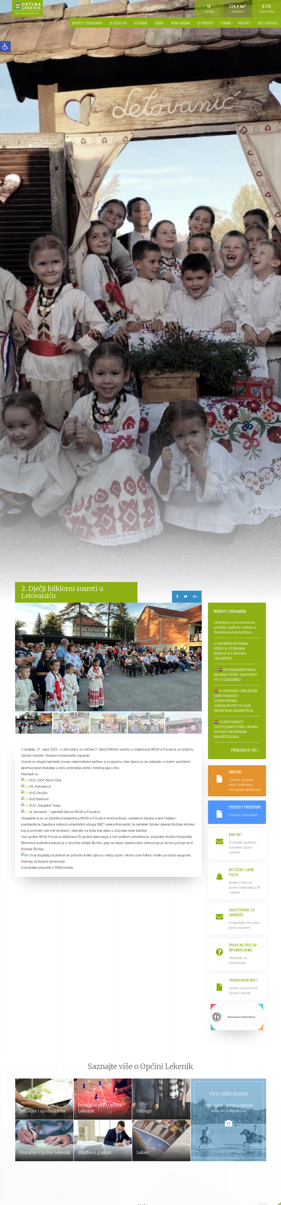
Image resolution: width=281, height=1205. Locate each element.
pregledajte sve (244, 750)
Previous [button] (19, 659)
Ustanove (141, 23)
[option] (140, 301)
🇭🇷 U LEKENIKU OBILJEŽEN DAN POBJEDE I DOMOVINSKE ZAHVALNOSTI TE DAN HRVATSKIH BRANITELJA (236, 701)
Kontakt (244, 23)
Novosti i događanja (87, 23)
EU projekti (205, 23)
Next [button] (198, 657)
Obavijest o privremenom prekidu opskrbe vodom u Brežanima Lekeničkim (235, 627)
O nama (226, 23)
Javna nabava (180, 23)
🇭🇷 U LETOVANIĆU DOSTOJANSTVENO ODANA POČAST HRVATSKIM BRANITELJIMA (236, 729)
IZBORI (159, 23)
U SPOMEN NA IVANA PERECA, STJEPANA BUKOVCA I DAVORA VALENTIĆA (231, 650)
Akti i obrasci (268, 23)
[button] (5, 46)
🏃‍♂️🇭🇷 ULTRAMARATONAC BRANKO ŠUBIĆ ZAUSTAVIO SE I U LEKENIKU (236, 675)
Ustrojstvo (118, 23)
